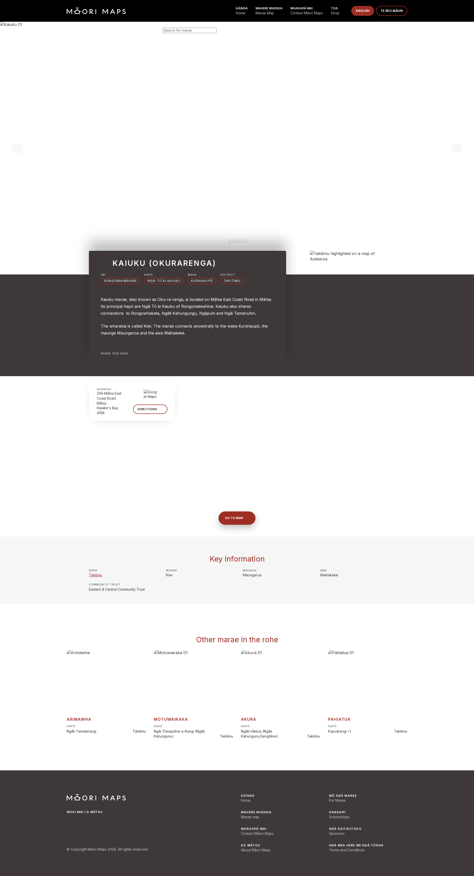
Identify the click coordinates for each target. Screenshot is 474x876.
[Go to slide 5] (245, 241)
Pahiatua (339, 719)
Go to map (234, 518)
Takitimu (95, 575)
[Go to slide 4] (241, 241)
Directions (147, 409)
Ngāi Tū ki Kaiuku (164, 281)
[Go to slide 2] (233, 241)
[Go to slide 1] (229, 241)
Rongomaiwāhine (120, 281)
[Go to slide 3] (237, 241)
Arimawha (79, 719)
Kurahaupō (202, 281)
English (363, 11)
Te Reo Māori (391, 11)
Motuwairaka (171, 719)
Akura (248, 719)
